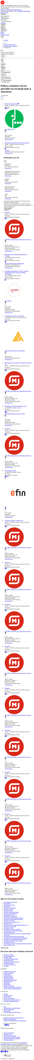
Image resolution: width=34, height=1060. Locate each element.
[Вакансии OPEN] (18, 290)
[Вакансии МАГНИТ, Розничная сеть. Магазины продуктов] (18, 229)
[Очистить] (3, 56)
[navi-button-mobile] (2, 37)
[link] (3, 28)
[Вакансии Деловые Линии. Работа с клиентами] (18, 336)
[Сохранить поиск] (2, 60)
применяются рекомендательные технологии (14, 1043)
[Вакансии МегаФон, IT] (18, 119)
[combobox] (8, 52)
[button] (2, 32)
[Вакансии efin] (18, 492)
